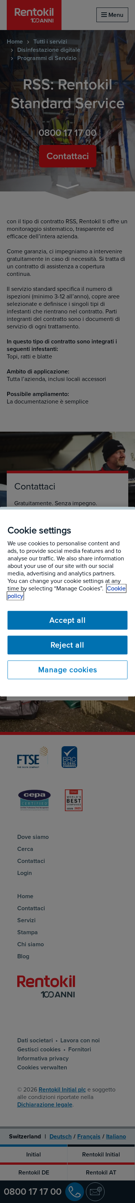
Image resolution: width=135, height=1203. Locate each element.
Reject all (67, 644)
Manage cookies (67, 669)
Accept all (68, 620)
